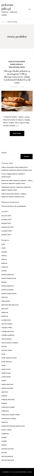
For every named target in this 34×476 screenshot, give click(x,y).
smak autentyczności (9, 358)
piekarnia (4, 312)
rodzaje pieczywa (7, 331)
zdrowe (4, 452)
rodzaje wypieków (7, 335)
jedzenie (4, 263)
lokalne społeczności (8, 293)
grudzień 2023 (6, 219)
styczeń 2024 (6, 216)
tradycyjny (5, 411)
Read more (17, 133)
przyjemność (6, 320)
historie (4, 259)
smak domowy (6, 362)
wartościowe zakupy (17, 67)
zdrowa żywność (7, 449)
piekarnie (4, 316)
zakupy (4, 445)
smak (3, 354)
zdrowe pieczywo (7, 460)
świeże (3, 380)
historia (4, 256)
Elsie (16, 472)
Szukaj (3, 152)
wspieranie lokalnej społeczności (13, 426)
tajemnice (4, 392)
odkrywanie (5, 301)
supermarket (6, 377)
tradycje (4, 403)
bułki (3, 244)
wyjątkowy (5, 433)
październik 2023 (7, 227)
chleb (3, 248)
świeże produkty (16, 64)
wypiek (3, 437)
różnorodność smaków (9, 343)
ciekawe (4, 252)
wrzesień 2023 (6, 231)
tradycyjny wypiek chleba (10, 415)
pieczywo (4, 308)
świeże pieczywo (7, 384)
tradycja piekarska (7, 399)
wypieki (4, 441)
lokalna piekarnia (7, 274)
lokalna (4, 271)
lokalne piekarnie (7, 286)
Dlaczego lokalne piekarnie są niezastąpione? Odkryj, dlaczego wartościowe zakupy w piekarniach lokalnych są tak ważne (17, 77)
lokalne (4, 282)
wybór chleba (6, 430)
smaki (3, 365)
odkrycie (4, 297)
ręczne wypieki (6, 324)
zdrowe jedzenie (7, 456)
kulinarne (4, 267)
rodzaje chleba (6, 327)
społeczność (5, 369)
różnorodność (6, 339)
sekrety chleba (6, 350)
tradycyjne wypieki (8, 407)
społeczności (6, 373)
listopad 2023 (6, 223)
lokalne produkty (7, 290)
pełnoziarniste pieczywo (10, 305)
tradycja (4, 396)
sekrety (4, 346)
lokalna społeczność (16, 61)
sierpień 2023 (6, 235)
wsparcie (4, 422)
